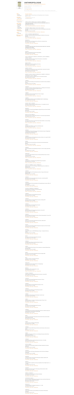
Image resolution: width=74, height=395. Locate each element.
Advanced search (28, 17)
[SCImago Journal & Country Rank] (20, 35)
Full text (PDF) (27, 43)
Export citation (31, 43)
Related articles (36, 43)
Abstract (26, 49)
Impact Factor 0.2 (29, 9)
